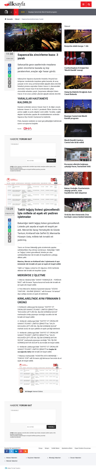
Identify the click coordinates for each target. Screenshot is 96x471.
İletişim (47, 448)
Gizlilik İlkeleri (55, 448)
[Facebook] (9, 65)
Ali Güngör (28, 391)
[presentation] (11, 12)
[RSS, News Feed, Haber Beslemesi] (25, 451)
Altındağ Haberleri (55, 458)
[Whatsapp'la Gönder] (9, 75)
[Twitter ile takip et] (11, 451)
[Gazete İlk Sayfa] (14, 4)
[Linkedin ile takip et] (16, 451)
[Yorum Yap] (9, 86)
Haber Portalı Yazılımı (14, 468)
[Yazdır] (9, 82)
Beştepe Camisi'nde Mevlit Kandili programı (42, 12)
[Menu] (83, 4)
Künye (40, 448)
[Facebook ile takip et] (6, 451)
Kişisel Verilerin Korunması (83, 448)
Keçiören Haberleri (34, 458)
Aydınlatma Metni (67, 448)
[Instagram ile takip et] (20, 451)
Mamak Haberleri (11, 461)
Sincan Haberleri (75, 458)
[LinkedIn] (9, 72)
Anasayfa (10, 19)
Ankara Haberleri (11, 458)
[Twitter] (9, 68)
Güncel (17, 19)
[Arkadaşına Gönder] (9, 79)
